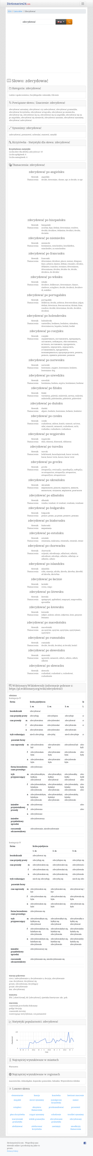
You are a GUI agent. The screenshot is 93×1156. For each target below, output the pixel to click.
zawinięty (56, 1126)
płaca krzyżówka (17, 1114)
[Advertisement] (46, 49)
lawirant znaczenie (75, 1095)
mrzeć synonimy (37, 1100)
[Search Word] (69, 22)
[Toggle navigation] (83, 3)
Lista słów (18, 11)
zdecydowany (76, 1119)
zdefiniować (17, 1126)
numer (76, 1100)
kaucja (37, 1095)
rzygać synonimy (36, 1114)
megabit (17, 1100)
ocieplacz (17, 1107)
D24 (9, 11)
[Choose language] (61, 22)
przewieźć (75, 1107)
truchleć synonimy (76, 1114)
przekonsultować (56, 1107)
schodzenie (56, 1114)
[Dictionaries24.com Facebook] (85, 1143)
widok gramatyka (37, 1119)
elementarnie (17, 1095)
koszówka (56, 1095)
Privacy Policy (12, 1151)
